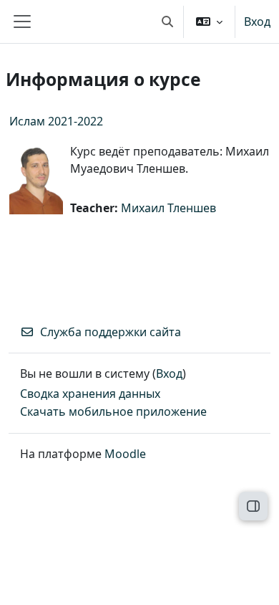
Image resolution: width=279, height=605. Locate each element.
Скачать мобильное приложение (113, 411)
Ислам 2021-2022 (56, 121)
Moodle (125, 454)
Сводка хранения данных (90, 393)
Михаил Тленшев (168, 208)
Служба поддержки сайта (110, 332)
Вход (257, 21)
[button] (167, 21)
